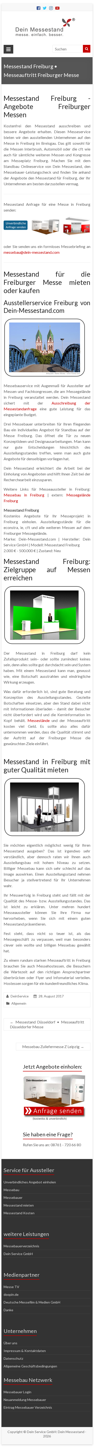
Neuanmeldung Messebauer (25, 1400)
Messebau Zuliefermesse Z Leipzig (53, 1046)
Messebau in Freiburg (24, 495)
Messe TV (11, 1287)
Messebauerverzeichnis (21, 1246)
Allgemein (18, 1003)
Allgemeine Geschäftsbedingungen (30, 1366)
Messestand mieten (19, 1205)
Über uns (10, 1343)
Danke (8, 1310)
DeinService (20, 996)
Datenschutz (13, 1358)
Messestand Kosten (19, 1213)
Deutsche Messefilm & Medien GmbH (32, 1302)
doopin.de (11, 1294)
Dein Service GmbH (18, 1254)
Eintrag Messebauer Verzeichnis (28, 1407)
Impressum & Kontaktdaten (25, 1351)
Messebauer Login (17, 1392)
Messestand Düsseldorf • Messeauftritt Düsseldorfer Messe (47, 1024)
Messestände (38, 720)
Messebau (11, 1190)
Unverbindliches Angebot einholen (30, 1182)
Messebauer (13, 1197)
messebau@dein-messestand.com (32, 252)
